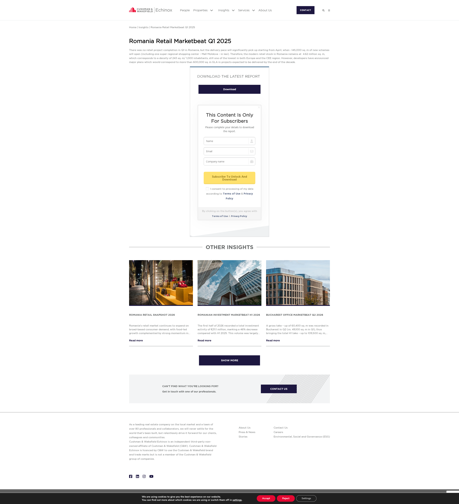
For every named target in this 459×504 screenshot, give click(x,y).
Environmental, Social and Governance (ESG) (302, 436)
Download (229, 89)
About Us (265, 10)
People (185, 10)
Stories (243, 436)
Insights (224, 10)
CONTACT (305, 10)
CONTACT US (278, 388)
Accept (266, 498)
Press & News (247, 432)
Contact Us (281, 427)
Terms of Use (231, 193)
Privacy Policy (239, 216)
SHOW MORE (229, 360)
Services (244, 10)
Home (132, 27)
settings (237, 500)
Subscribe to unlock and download (229, 178)
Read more (136, 340)
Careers (278, 432)
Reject (285, 498)
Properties (201, 10)
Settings (306, 498)
